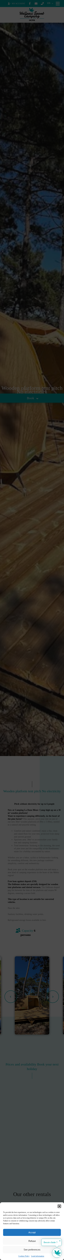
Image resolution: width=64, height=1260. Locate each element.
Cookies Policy (24, 1256)
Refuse (32, 1241)
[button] (59, 1206)
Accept (32, 1232)
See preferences (32, 1249)
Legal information (37, 1256)
